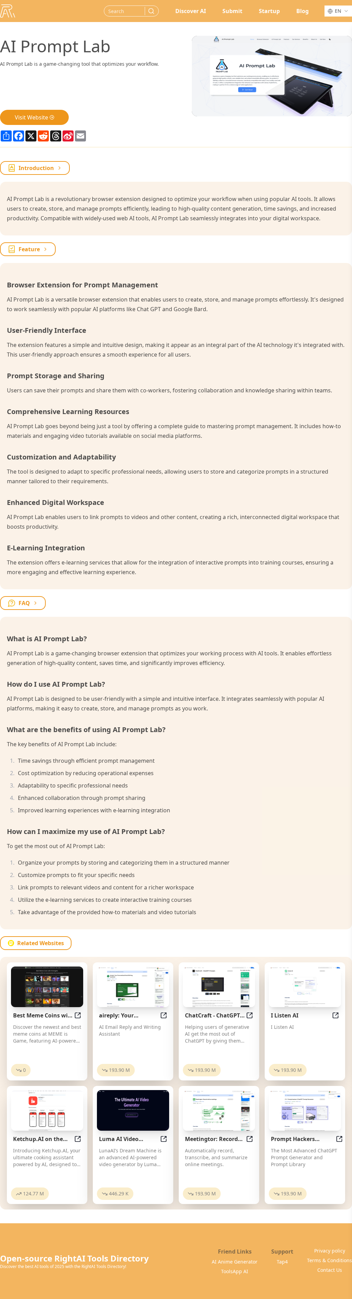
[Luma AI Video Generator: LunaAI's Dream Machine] (133, 1110)
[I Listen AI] (305, 987)
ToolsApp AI (234, 1271)
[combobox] (338, 11)
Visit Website (31, 117)
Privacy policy (329, 1250)
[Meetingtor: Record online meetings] (219, 1110)
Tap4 (282, 1261)
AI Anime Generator (234, 1261)
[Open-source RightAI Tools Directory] (7, 11)
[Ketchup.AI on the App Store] (47, 1110)
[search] (151, 11)
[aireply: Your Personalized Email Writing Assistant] (133, 987)
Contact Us (329, 1270)
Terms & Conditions (329, 1260)
